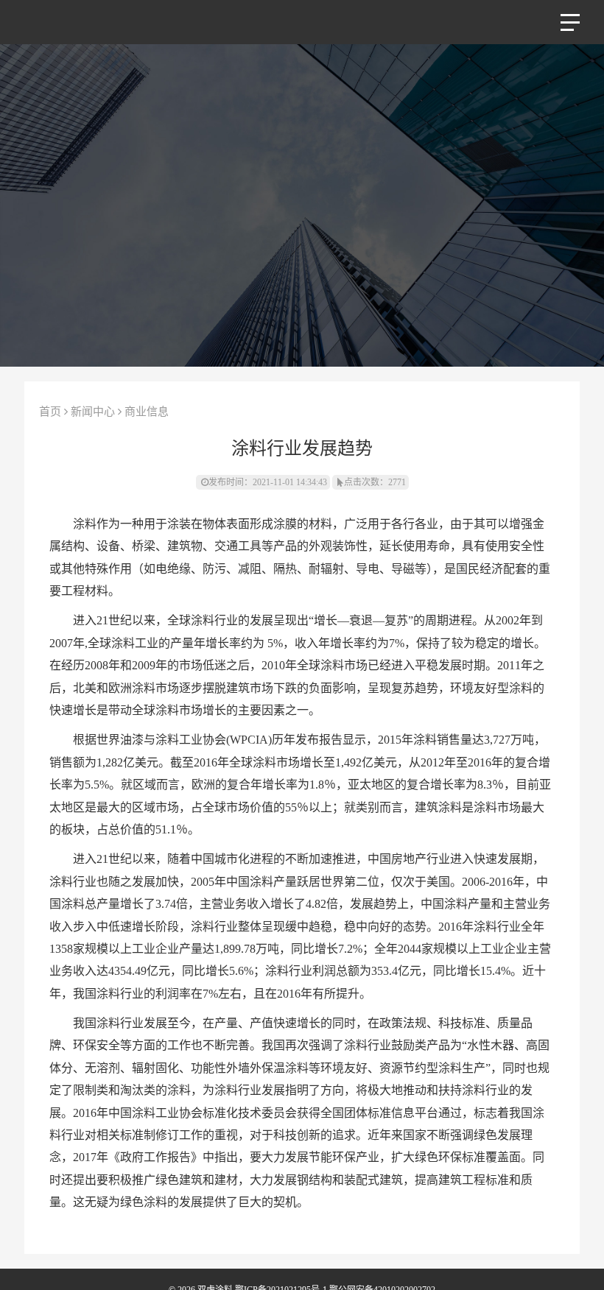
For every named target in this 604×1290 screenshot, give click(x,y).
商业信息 (146, 411)
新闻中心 (93, 411)
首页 (50, 411)
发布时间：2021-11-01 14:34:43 (267, 482)
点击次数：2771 (375, 482)
